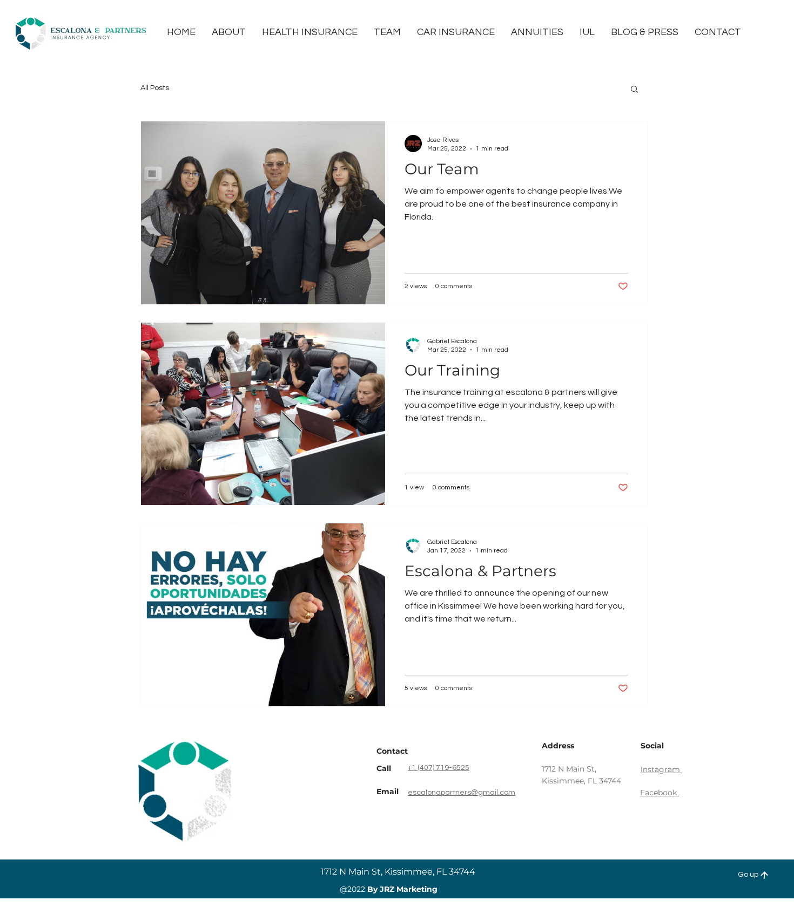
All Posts (154, 88)
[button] (634, 89)
